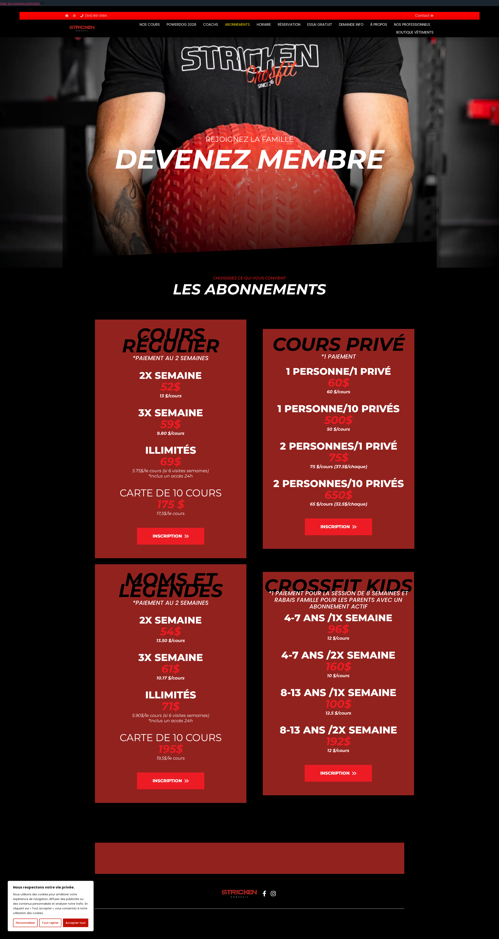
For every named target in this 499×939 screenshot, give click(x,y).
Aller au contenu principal (20, 3)
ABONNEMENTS (237, 24)
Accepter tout (75, 923)
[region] (51, 906)
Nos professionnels (412, 24)
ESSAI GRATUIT (319, 24)
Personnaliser (25, 923)
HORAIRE (264, 24)
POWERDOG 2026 (181, 24)
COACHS (210, 24)
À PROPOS (378, 24)
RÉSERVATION (289, 24)
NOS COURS (150, 24)
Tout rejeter (50, 923)
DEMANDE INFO (351, 24)
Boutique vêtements (415, 32)
